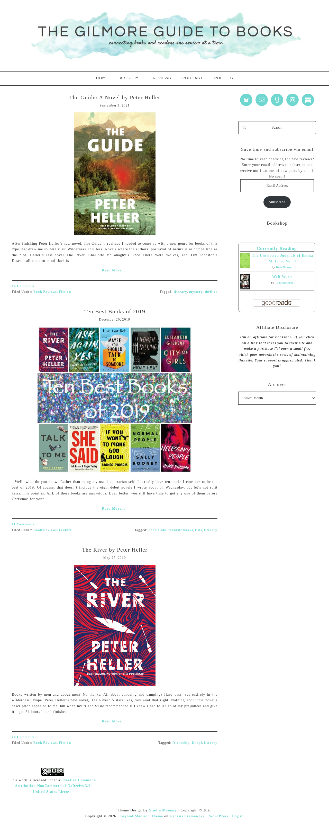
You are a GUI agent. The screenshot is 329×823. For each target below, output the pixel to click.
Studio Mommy (163, 810)
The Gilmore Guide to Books (164, 35)
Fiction (65, 292)
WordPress (218, 816)
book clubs (158, 530)
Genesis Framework (187, 816)
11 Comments (23, 524)
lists (198, 530)
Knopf (197, 743)
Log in (238, 816)
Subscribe (277, 202)
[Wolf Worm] (245, 288)
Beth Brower (284, 267)
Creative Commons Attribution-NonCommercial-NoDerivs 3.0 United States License (55, 786)
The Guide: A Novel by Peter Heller (114, 97)
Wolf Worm (282, 277)
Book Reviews (45, 292)
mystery (196, 292)
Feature (65, 530)
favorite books (181, 530)
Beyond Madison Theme (141, 816)
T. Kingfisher (284, 282)
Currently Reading (277, 248)
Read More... (113, 270)
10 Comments (23, 286)
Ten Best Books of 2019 (114, 311)
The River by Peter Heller (114, 549)
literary (180, 292)
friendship (181, 743)
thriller (211, 292)
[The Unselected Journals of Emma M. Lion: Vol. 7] (245, 267)
